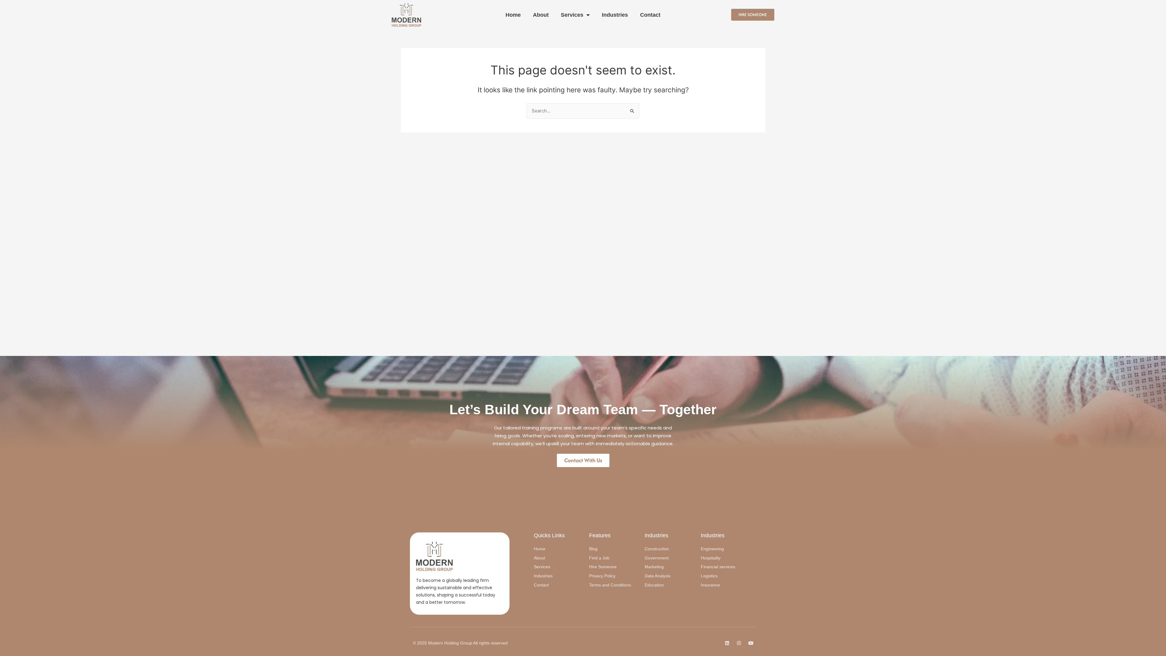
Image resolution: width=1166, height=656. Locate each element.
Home (513, 15)
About (541, 15)
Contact (650, 15)
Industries (615, 15)
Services (572, 15)
